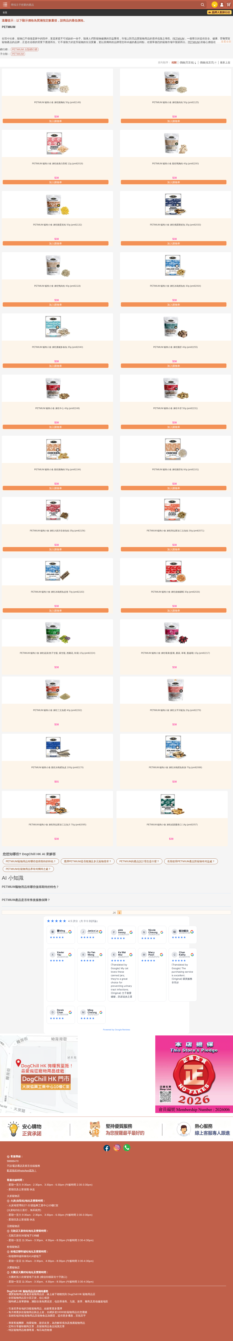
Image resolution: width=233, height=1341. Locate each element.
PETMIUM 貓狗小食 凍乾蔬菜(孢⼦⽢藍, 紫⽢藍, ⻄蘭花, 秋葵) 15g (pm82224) (57, 653)
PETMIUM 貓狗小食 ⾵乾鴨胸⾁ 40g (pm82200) (175, 163)
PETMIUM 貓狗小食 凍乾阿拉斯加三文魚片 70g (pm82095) (57, 824)
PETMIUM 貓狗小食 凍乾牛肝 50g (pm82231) (175, 408)
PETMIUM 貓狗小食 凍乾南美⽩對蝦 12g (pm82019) (57, 163)
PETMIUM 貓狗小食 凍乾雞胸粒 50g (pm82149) (57, 102)
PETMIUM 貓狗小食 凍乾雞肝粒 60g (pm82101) (175, 469)
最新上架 (225, 62)
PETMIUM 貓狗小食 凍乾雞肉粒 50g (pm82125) (175, 102)
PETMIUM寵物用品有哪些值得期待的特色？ (31, 861)
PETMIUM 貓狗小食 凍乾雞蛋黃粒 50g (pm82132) (57, 225)
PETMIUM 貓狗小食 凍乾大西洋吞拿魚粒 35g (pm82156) (57, 530)
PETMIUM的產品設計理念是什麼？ (139, 861)
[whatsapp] (127, 1150)
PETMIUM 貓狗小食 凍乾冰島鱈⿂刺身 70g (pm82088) (175, 767)
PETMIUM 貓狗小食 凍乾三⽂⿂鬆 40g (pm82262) (57, 710)
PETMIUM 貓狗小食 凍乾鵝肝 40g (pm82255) (175, 347)
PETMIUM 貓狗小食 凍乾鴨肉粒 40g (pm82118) (57, 286)
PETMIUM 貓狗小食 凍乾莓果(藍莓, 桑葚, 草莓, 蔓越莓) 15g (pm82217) (175, 653)
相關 (174, 62)
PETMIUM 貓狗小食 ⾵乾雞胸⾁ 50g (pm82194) (57, 469)
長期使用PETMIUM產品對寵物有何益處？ (191, 861)
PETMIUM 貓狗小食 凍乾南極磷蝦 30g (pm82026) (175, 592)
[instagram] (117, 1150)
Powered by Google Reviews (116, 1029)
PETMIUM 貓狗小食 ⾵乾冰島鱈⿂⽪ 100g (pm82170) (57, 767)
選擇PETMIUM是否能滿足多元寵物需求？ (87, 861)
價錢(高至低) (188, 62)
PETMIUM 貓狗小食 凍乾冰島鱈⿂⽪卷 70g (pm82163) (57, 592)
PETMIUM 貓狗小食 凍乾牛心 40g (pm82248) (57, 408)
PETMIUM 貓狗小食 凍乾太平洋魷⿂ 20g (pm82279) (175, 710)
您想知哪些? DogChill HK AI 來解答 (29, 854)
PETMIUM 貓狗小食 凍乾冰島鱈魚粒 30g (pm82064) (175, 286)
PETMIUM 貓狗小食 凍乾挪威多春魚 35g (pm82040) (57, 347)
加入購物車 (55, 121)
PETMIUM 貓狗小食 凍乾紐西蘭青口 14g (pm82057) (172, 824)
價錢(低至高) (208, 62)
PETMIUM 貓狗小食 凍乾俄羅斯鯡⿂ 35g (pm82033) (175, 225)
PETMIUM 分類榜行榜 (24, 49)
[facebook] (107, 1150)
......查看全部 (224, 41)
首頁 (5, 12)
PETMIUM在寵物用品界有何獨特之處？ (28, 868)
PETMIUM (178, 38)
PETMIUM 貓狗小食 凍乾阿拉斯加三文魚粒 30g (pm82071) (175, 530)
